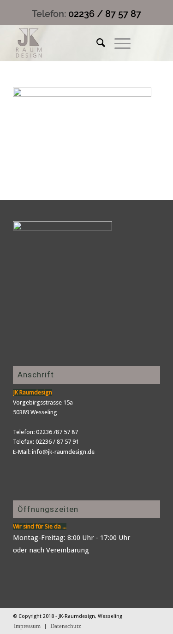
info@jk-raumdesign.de (63, 451)
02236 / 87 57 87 (104, 13)
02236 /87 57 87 (57, 432)
